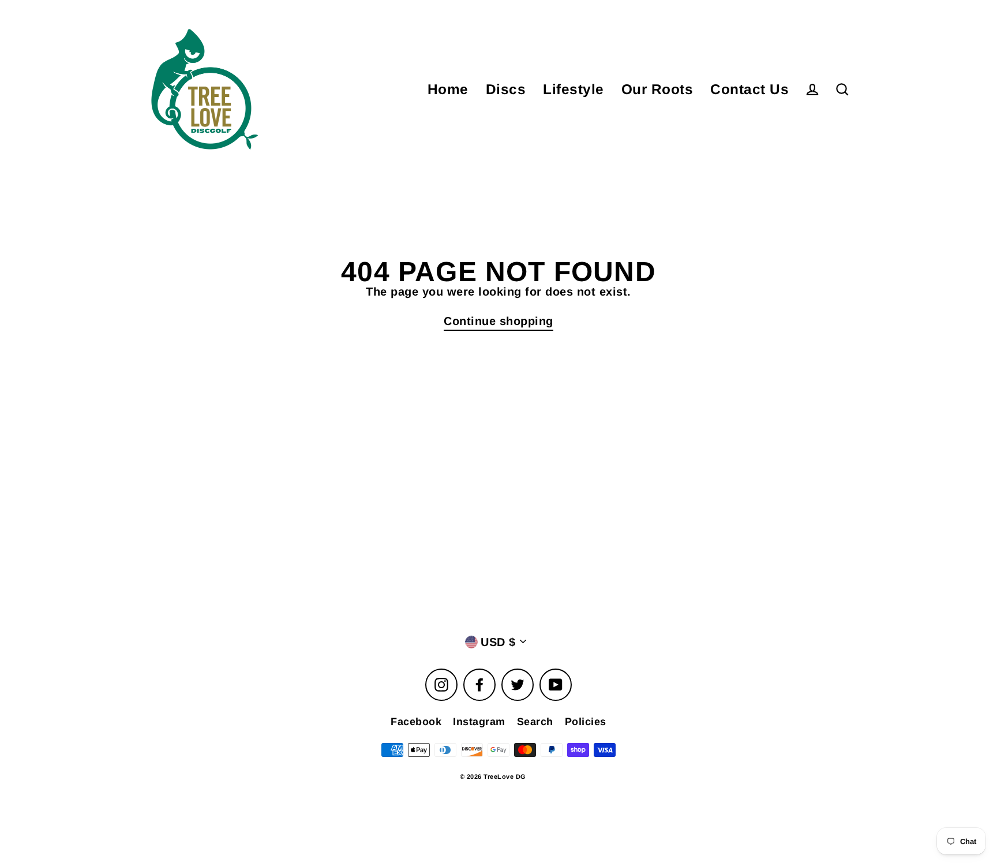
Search (535, 721)
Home (448, 89)
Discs (506, 89)
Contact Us (749, 89)
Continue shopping (498, 321)
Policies (585, 721)
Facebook (416, 721)
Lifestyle (573, 89)
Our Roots (657, 89)
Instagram (479, 721)
